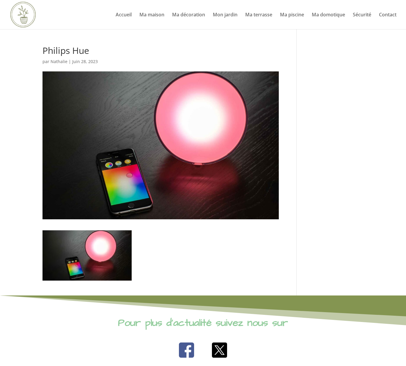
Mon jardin (225, 15)
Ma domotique (328, 15)
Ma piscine (292, 15)
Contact (387, 15)
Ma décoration (188, 15)
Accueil (124, 15)
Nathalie (59, 61)
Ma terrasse (258, 15)
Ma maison (151, 15)
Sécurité (362, 15)
